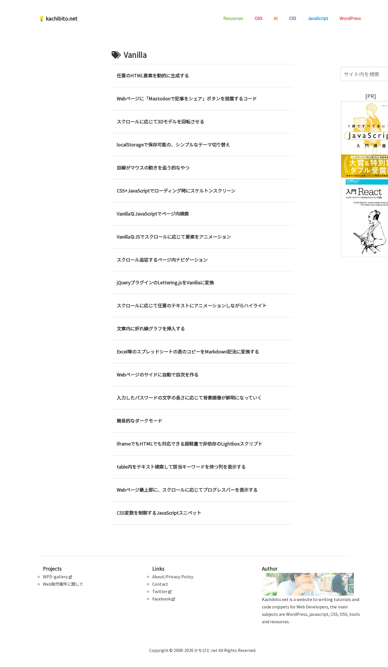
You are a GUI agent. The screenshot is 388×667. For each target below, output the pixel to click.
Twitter (159, 591)
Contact (160, 584)
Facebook (161, 599)
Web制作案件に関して (63, 584)
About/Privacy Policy (172, 576)
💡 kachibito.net (58, 18)
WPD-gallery (55, 576)
